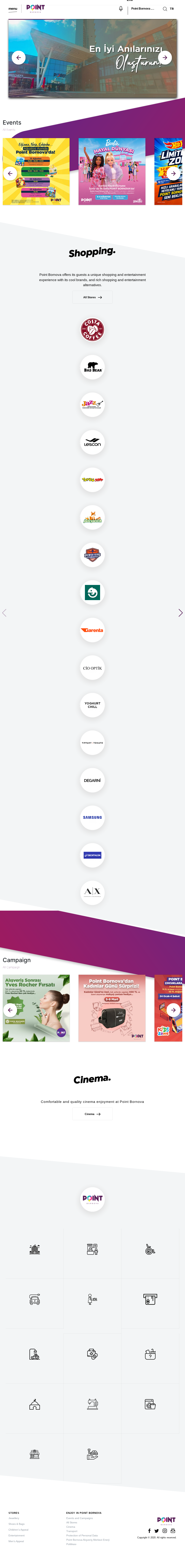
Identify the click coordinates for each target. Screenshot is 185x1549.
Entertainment (16, 1535)
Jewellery (13, 1518)
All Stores (89, 297)
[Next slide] (19, 58)
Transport (71, 1531)
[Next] (174, 174)
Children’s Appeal (18, 1529)
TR (172, 8)
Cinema (90, 1114)
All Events (9, 129)
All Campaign (11, 967)
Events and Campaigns (79, 1518)
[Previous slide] (166, 58)
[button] (180, 613)
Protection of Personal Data (82, 1535)
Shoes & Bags (16, 1523)
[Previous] (11, 174)
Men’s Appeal (16, 1541)
